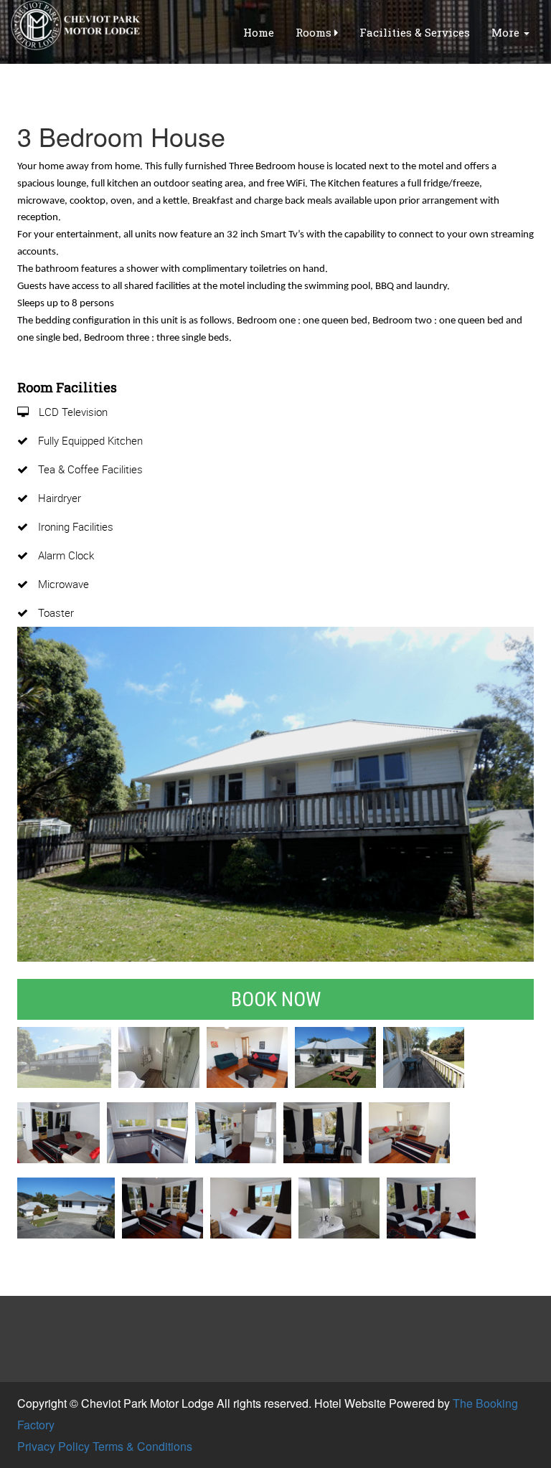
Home (258, 32)
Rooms (315, 32)
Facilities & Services (414, 32)
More (506, 32)
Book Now (276, 999)
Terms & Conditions (142, 1446)
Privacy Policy (53, 1446)
